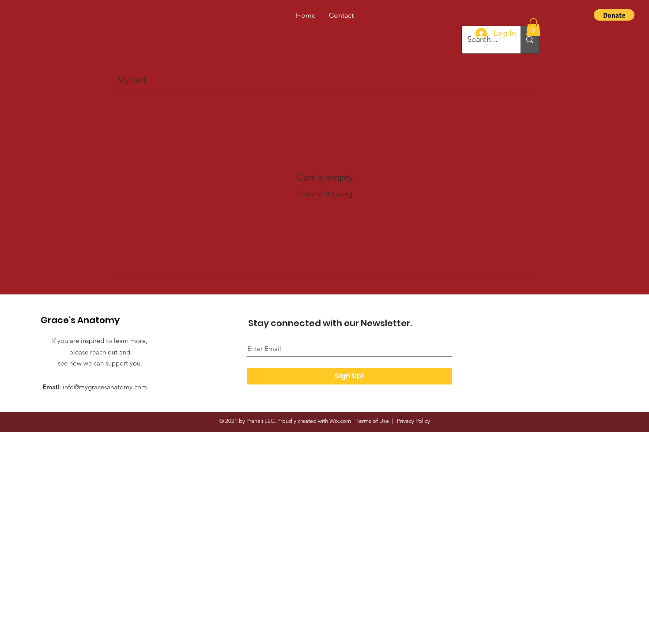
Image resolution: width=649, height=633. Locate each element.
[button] (533, 27)
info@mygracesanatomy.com (105, 387)
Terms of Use (372, 421)
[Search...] (530, 39)
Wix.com (340, 421)
